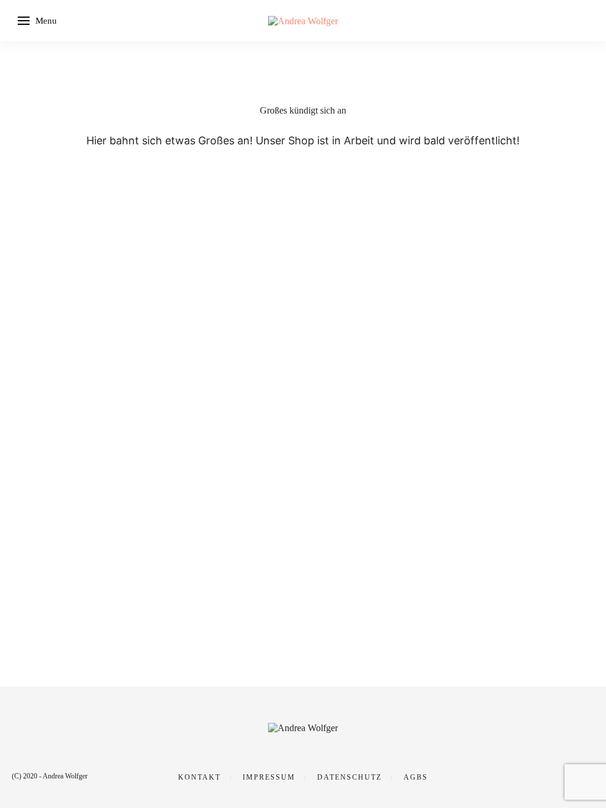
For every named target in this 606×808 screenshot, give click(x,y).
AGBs (416, 777)
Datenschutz (349, 777)
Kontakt (199, 777)
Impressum (269, 777)
